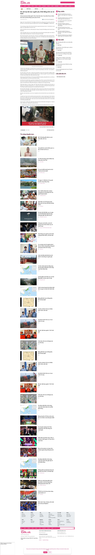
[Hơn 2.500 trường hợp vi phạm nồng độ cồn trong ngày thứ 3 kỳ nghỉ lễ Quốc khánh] (28, 194)
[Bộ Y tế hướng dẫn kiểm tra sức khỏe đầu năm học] (28, 141)
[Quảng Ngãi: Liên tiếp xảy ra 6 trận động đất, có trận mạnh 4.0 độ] (28, 280)
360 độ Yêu (41, 516)
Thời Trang (32, 521)
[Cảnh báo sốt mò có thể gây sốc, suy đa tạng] (28, 345)
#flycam (41, 206)
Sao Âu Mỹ (23, 516)
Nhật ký (41, 514)
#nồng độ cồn (42, 195)
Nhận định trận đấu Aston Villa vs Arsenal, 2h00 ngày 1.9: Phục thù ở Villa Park (65, 28)
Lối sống (32, 514)
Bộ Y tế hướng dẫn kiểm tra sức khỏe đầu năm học (64, 43)
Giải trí (50, 522)
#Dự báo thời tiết (43, 217)
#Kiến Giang (42, 172)
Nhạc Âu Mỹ (68, 516)
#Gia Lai (41, 249)
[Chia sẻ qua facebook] (27, 130)
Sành (66, 6)
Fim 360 (44, 6)
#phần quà (42, 473)
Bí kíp (49, 516)
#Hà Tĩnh (41, 161)
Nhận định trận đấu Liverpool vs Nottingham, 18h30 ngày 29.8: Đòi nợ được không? (64, 24)
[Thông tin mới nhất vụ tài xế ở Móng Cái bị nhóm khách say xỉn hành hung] (28, 227)
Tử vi (40, 523)
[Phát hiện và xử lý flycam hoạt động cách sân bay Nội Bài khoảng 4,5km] (28, 205)
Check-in (32, 516)
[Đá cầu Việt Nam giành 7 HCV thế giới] (28, 334)
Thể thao (50, 524)
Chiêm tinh (41, 521)
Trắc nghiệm (42, 522)
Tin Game (68, 521)
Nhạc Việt (68, 514)
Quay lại (23, 130)
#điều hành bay (43, 485)
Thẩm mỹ (32, 522)
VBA (31, 517)
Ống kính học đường (52, 517)
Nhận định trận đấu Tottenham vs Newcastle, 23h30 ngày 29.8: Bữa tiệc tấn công (65, 32)
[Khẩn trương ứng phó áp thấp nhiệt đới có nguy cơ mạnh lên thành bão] (28, 291)
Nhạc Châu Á (68, 515)
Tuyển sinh (50, 514)
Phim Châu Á (60, 516)
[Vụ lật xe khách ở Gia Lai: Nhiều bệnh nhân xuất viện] (28, 312)
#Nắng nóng (42, 183)
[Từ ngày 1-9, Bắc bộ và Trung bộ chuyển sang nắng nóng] (28, 184)
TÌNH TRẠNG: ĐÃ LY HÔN (61, 76)
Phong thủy (42, 524)
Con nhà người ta (51, 515)
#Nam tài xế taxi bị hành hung (45, 227)
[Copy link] (28, 130)
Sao (25, 6)
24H (40, 6)
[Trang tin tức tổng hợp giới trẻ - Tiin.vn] (25, 2)
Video (61, 6)
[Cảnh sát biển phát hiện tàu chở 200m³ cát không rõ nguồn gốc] (28, 259)
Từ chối (49, 552)
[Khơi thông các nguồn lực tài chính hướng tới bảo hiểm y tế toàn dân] (28, 237)
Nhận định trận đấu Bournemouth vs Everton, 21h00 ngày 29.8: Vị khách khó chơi (65, 15)
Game (70, 6)
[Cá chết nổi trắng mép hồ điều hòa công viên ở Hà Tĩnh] (28, 162)
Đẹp (52, 6)
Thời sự (36, 8)
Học (36, 6)
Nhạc (48, 6)
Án (42, 8)
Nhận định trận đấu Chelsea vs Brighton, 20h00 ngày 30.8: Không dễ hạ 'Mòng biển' (65, 36)
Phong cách (33, 515)
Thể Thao (29, 8)
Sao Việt (23, 514)
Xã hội (50, 523)
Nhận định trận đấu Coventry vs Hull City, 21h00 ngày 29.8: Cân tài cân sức (65, 18)
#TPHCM (41, 494)
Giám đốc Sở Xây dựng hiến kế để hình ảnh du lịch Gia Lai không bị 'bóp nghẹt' (64, 53)
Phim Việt (59, 514)
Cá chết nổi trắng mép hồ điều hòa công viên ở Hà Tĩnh (64, 65)
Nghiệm (56, 6)
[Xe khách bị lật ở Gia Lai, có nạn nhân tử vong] (28, 323)
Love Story (41, 515)
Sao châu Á (24, 515)
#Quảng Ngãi (42, 279)
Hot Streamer (68, 522)
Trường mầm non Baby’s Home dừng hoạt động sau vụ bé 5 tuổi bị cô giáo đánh (63, 59)
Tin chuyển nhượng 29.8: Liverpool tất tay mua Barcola (64, 21)
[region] (37, 116)
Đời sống (50, 521)
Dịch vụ (59, 523)
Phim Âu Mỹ (60, 515)
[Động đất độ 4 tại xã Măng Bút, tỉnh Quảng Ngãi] (28, 302)
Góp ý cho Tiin (51, 130)
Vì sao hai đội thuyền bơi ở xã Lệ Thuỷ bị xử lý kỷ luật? (64, 70)
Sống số (59, 522)
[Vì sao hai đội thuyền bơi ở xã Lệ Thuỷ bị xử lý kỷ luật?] (28, 173)
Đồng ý (45, 552)
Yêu (32, 6)
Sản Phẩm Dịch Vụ (61, 521)
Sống (29, 6)
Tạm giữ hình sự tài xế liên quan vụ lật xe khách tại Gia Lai (64, 48)
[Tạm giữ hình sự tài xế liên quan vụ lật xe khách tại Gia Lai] (28, 152)
